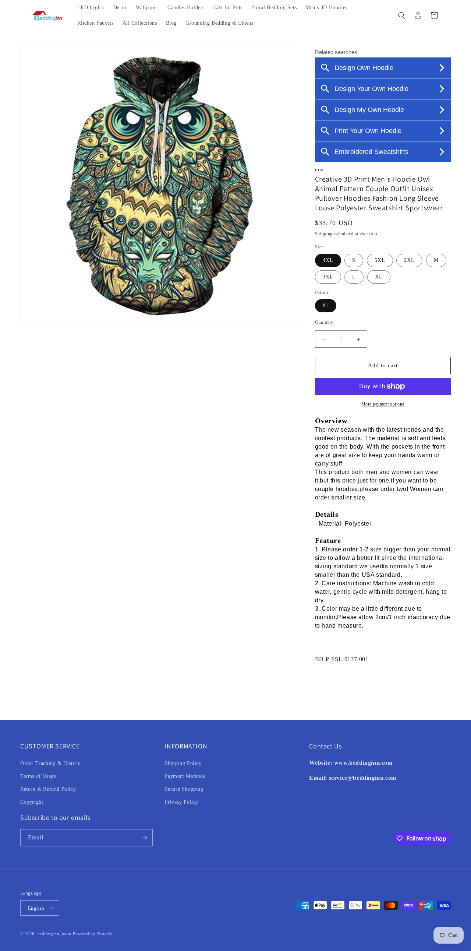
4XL (328, 260)
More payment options (382, 404)
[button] (402, 15)
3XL (328, 277)
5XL (380, 260)
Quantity (324, 322)
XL (379, 277)
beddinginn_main (55, 933)
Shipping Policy (183, 763)
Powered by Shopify (93, 933)
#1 (326, 306)
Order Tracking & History (50, 763)
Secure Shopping (184, 789)
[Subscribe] (144, 837)
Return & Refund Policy (48, 789)
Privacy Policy (181, 802)
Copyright (31, 802)
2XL (409, 260)
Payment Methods (185, 776)
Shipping (324, 233)
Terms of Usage (38, 776)
